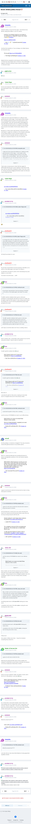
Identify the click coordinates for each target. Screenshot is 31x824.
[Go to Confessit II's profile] (2, 232)
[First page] (2, 20)
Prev (5, 19)
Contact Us (15, 820)
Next (26, 19)
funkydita (20, 148)
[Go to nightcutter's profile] (2, 72)
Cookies (22, 820)
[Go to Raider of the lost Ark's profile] (2, 649)
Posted (10, 26)
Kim (18, 314)
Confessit (19, 287)
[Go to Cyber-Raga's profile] (2, 83)
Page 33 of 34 (15, 19)
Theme (9, 820)
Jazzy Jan (20, 588)
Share (7, 805)
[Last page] (29, 20)
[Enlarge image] (15, 768)
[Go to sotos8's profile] (2, 439)
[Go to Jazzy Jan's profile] (2, 548)
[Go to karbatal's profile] (2, 97)
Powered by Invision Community (15, 821)
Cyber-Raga (21, 206)
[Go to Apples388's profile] (2, 616)
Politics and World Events (15, 14)
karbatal (19, 503)
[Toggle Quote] (3, 148)
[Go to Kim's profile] (2, 282)
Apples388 (4, 13)
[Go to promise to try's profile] (2, 202)
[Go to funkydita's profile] (2, 26)
